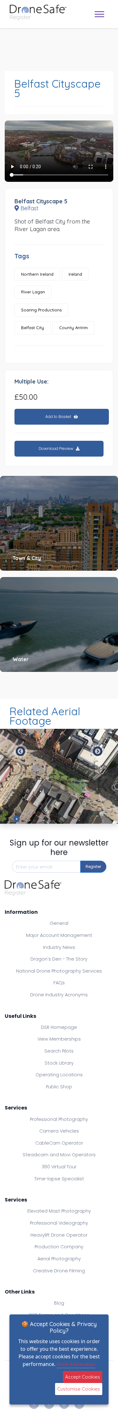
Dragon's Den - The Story (59, 959)
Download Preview (56, 448)
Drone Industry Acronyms (59, 995)
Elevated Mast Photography (59, 1211)
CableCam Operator (59, 1143)
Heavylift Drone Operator (59, 1235)
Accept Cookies (82, 1377)
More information (76, 1364)
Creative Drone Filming (59, 1271)
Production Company (59, 1247)
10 (101, 819)
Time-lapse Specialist (59, 1179)
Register (93, 866)
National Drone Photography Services (59, 971)
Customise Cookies (78, 1389)
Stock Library (59, 1063)
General (59, 923)
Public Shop (59, 1087)
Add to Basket (58, 416)
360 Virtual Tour (59, 1167)
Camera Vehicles (59, 1131)
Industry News (59, 947)
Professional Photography (59, 1119)
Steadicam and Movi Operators (59, 1155)
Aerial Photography (59, 1259)
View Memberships (59, 1039)
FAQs (59, 983)
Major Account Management (59, 935)
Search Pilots (59, 1051)
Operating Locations (59, 1075)
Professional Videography (59, 1223)
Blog (59, 1303)
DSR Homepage (59, 1027)
